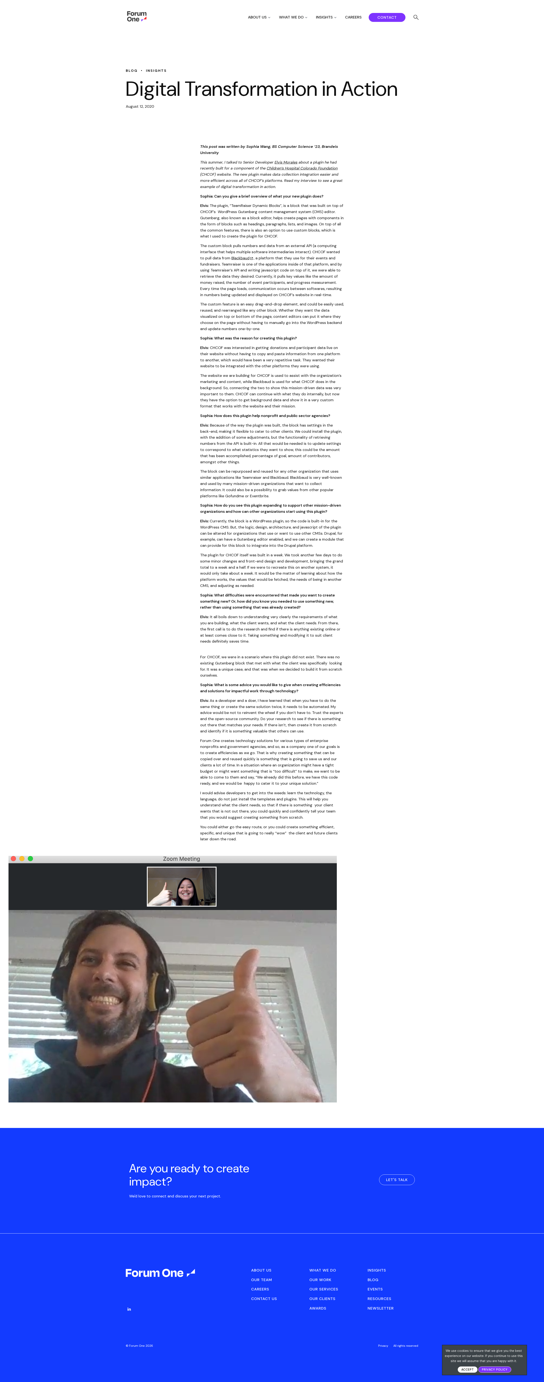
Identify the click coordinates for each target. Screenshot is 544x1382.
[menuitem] (263, 17)
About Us (257, 17)
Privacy (383, 1346)
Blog (373, 1279)
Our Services (323, 1289)
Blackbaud (240, 258)
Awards (317, 1308)
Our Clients (322, 1298)
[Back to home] (161, 1276)
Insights (324, 17)
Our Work (320, 1279)
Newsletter (381, 1308)
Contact (387, 17)
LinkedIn (129, 1309)
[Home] (137, 20)
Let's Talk (397, 1179)
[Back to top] (536, 1371)
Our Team (261, 1279)
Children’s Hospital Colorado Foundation (302, 168)
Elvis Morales (286, 162)
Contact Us (264, 1298)
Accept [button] (467, 1369)
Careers (353, 17)
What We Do (291, 17)
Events (375, 1289)
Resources (379, 1298)
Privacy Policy (495, 1369)
